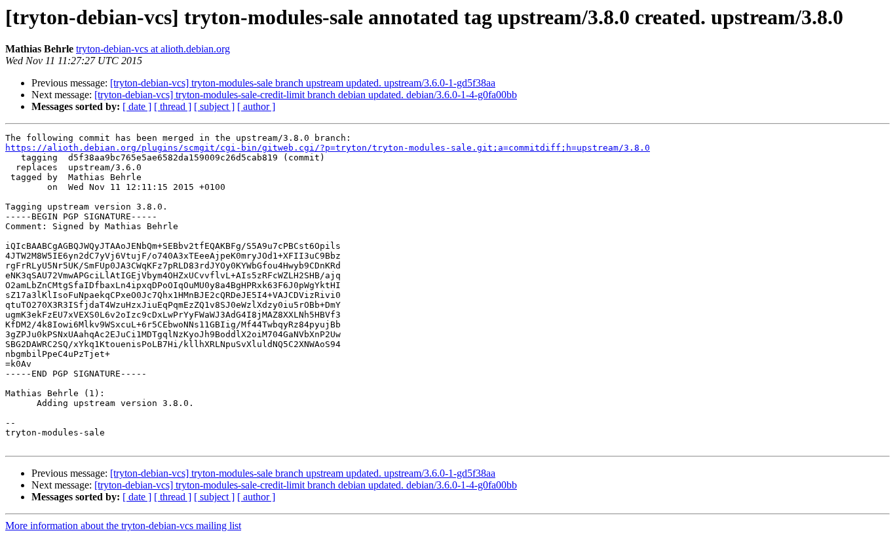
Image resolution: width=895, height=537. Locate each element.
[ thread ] (172, 106)
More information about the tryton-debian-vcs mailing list (123, 525)
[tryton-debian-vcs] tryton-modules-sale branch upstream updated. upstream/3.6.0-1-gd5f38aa (302, 82)
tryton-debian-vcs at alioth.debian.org (153, 48)
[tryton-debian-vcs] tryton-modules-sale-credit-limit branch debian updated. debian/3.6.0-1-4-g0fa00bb (305, 94)
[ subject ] (214, 106)
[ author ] (256, 106)
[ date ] (137, 106)
